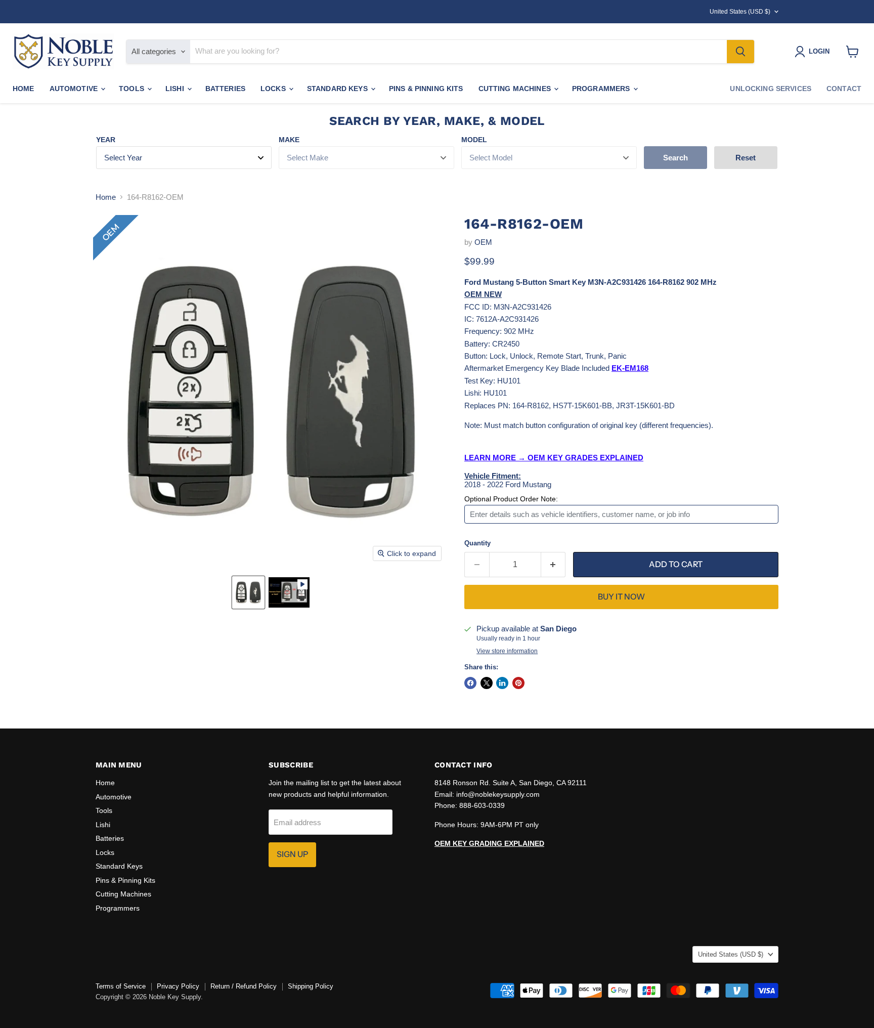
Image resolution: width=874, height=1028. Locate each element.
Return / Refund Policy (243, 986)
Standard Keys (338, 88)
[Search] (740, 51)
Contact (843, 88)
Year (105, 140)
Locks (274, 88)
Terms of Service (121, 986)
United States (740, 11)
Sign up (292, 854)
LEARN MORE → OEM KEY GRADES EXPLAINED (553, 457)
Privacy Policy (178, 986)
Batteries (225, 88)
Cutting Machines (515, 88)
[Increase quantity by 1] (553, 564)
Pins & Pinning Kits (426, 88)
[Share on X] (486, 683)
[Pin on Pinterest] (518, 683)
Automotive (75, 88)
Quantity (477, 543)
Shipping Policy (310, 986)
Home (23, 88)
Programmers (602, 88)
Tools (132, 88)
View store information (507, 651)
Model (474, 140)
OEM (483, 242)
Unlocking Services (770, 88)
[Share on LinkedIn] (502, 683)
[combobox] (458, 51)
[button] (248, 592)
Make (289, 140)
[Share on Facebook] (470, 683)
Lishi (175, 88)
